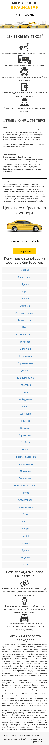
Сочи (25, 514)
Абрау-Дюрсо (25, 277)
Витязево (25, 342)
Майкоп (25, 442)
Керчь (25, 406)
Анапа (25, 298)
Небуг (25, 449)
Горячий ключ (25, 363)
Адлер (25, 284)
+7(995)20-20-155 (26, 15)
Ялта (25, 564)
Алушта (25, 291)
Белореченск (25, 320)
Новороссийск (25, 464)
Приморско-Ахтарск (25, 485)
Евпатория (25, 385)
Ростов (25, 493)
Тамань (25, 536)
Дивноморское (25, 378)
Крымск (25, 421)
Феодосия (25, 557)
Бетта (25, 327)
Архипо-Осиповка (25, 313)
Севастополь (25, 500)
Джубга (25, 370)
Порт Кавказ (25, 478)
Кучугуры (25, 428)
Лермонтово (25, 435)
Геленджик (25, 349)
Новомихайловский (25, 457)
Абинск (25, 270)
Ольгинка (25, 471)
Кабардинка (25, 399)
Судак (25, 521)
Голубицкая (25, 356)
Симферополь (25, 507)
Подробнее (25, 251)
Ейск (25, 392)
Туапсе (25, 550)
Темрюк (25, 543)
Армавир (25, 306)
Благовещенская (25, 334)
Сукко (25, 529)
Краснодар (25, 413)
